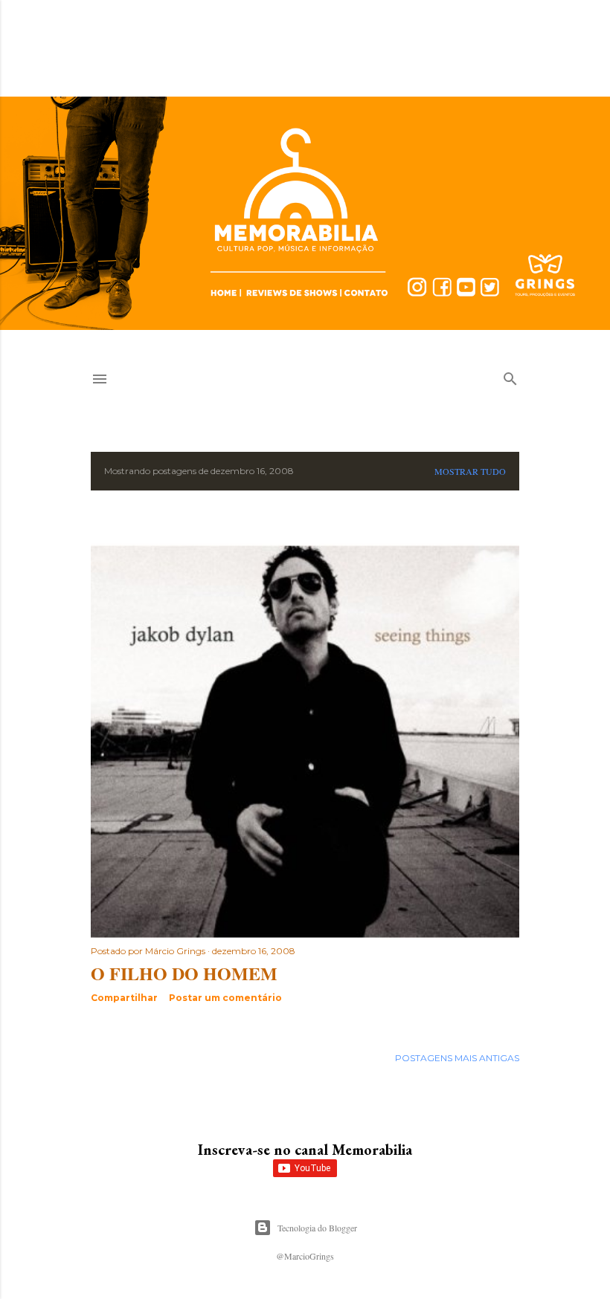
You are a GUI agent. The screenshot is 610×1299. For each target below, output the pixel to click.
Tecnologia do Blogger (317, 1228)
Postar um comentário (225, 997)
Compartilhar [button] (124, 997)
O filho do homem (184, 973)
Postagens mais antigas (457, 1057)
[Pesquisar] (510, 375)
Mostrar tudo (470, 471)
